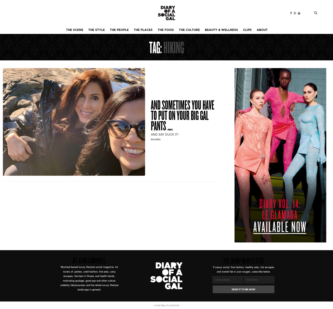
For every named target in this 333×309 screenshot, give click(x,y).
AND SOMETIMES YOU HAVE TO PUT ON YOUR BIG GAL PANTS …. (182, 116)
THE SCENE (74, 30)
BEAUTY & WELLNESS (221, 30)
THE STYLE (96, 30)
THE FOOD (166, 30)
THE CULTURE (189, 30)
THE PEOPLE (119, 30)
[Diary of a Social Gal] (166, 13)
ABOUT (262, 30)
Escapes (156, 139)
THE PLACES (143, 30)
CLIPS (247, 30)
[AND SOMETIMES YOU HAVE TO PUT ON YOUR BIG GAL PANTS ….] (74, 122)
